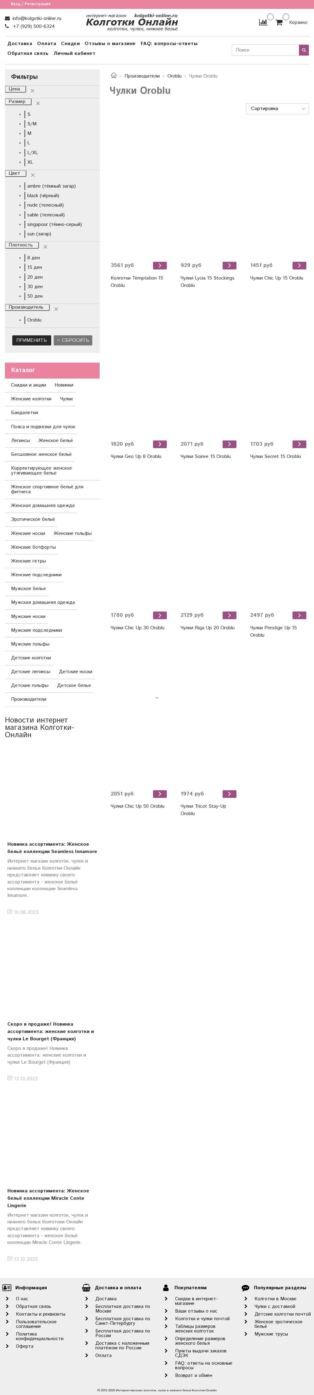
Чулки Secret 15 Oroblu (275, 456)
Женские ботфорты (33, 547)
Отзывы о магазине (110, 43)
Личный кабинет (74, 53)
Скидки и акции (28, 385)
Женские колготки (31, 398)
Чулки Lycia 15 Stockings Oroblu (208, 282)
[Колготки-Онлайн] (132, 21)
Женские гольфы (73, 533)
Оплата (46, 43)
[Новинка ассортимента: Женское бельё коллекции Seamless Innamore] (52, 791)
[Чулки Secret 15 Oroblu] (279, 369)
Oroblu (174, 76)
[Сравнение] (263, 22)
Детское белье (74, 685)
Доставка (19, 43)
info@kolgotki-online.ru (36, 18)
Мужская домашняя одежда (43, 602)
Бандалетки (24, 412)
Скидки (70, 43)
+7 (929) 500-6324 (33, 26)
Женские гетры (28, 561)
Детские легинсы (30, 671)
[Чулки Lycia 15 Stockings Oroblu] (209, 190)
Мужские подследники (36, 630)
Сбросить (74, 340)
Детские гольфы (29, 685)
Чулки (66, 398)
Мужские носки (28, 616)
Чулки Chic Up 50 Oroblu (137, 806)
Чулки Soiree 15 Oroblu (206, 456)
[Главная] (114, 76)
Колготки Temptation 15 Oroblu (137, 282)
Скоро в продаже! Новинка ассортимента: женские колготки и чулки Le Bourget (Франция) (50, 1031)
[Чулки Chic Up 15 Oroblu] (279, 190)
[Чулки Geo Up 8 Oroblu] (139, 369)
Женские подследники (36, 574)
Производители (142, 76)
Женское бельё (56, 440)
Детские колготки (31, 657)
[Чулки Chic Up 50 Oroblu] (139, 718)
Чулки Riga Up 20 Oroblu (208, 627)
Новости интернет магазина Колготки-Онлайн (39, 727)
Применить (31, 340)
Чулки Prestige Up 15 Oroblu (273, 631)
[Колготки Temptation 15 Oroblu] (139, 190)
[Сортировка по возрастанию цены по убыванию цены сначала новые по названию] (277, 108)
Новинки (64, 385)
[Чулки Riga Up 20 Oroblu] (209, 540)
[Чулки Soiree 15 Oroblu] (209, 369)
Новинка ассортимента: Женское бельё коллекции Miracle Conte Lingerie (48, 1198)
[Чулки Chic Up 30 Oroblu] (139, 540)
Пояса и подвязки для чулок (43, 426)
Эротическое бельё (33, 519)
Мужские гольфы (30, 644)
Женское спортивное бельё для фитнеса (47, 489)
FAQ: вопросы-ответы (169, 43)
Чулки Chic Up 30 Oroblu (137, 627)
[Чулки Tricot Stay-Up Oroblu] (209, 718)
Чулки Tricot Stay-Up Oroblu (203, 810)
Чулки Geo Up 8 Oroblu (136, 456)
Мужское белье (28, 588)
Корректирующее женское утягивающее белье (41, 471)
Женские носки (28, 533)
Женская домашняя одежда (43, 505)
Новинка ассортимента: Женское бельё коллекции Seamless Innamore (52, 848)
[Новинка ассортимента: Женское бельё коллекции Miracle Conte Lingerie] (52, 1137)
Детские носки (75, 671)
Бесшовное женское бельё (41, 454)
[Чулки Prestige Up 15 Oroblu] (279, 540)
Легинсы (20, 440)
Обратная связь (27, 53)
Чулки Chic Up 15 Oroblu (276, 278)
